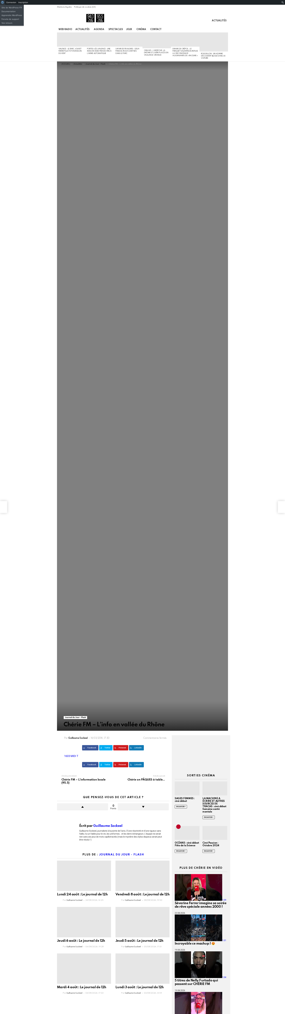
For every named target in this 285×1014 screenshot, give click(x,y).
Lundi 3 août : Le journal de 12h (139, 987)
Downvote (143, 806)
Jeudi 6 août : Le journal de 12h (81, 940)
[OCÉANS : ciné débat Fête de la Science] (187, 833)
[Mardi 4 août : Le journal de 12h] (84, 968)
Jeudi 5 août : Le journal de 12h (139, 940)
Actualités (219, 21)
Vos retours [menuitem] (6, 23)
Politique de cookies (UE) (85, 7)
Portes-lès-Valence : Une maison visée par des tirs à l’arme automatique (99, 51)
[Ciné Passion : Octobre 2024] (214, 833)
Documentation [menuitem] (8, 11)
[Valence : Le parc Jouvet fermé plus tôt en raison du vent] (71, 39)
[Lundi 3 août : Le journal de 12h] (142, 968)
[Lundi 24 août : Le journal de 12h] (84, 876)
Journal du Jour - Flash (121, 854)
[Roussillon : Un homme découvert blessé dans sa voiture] (214, 42)
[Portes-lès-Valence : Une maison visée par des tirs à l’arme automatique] (100, 39)
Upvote (82, 806)
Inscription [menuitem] (23, 2)
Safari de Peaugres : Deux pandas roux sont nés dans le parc (127, 51)
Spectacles (116, 29)
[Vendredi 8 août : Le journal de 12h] (142, 876)
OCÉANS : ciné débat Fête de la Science (187, 844)
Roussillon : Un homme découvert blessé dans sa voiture (213, 56)
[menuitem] (2, 2)
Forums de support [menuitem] (10, 19)
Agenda (99, 29)
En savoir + (181, 806)
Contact (155, 29)
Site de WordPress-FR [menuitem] (11, 7)
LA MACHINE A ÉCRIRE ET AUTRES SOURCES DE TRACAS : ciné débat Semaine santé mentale (214, 805)
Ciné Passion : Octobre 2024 (210, 844)
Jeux (129, 29)
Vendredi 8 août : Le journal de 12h (142, 894)
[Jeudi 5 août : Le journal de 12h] (142, 922)
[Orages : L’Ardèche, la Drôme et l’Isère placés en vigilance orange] (156, 40)
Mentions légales (64, 7)
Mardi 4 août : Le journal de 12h (81, 987)
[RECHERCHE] (221, 29)
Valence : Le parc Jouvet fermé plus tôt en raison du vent (70, 51)
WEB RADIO (65, 29)
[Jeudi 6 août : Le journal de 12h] (84, 922)
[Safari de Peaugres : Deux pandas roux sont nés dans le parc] (128, 39)
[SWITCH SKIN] (216, 29)
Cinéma (141, 29)
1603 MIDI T (71, 756)
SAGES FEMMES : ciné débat (185, 799)
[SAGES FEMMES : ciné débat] (187, 788)
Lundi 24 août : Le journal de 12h (82, 894)
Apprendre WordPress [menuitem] (11, 15)
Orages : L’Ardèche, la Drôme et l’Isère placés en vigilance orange (156, 53)
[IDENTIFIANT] (226, 29)
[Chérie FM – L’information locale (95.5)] (3, 507)
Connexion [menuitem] (11, 2)
